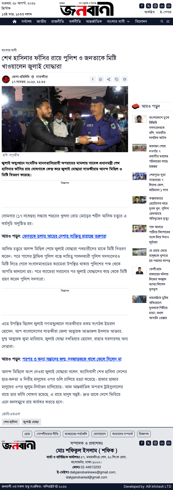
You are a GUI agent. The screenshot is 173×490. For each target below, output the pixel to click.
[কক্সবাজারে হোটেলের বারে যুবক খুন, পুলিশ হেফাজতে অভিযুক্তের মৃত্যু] (139, 200)
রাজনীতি (57, 21)
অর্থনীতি (75, 21)
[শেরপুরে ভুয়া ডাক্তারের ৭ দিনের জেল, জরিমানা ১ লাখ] (139, 176)
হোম (27, 434)
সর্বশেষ (27, 21)
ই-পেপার (165, 12)
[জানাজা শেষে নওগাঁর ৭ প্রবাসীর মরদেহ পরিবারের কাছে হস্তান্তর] (139, 148)
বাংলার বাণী (116, 21)
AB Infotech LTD (158, 487)
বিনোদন (141, 21)
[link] (9, 50)
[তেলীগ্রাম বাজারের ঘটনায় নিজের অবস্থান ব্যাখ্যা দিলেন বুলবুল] (139, 270)
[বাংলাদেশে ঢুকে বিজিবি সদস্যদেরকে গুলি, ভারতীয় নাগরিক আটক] (139, 119)
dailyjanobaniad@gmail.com (86, 477)
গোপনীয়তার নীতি (47, 434)
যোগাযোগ (99, 434)
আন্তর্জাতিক (94, 21)
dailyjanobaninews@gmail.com (92, 472)
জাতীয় (41, 21)
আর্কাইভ (149, 12)
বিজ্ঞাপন (144, 434)
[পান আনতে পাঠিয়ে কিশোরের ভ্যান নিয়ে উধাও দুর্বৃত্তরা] (139, 228)
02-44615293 (91, 467)
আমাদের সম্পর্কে (122, 434)
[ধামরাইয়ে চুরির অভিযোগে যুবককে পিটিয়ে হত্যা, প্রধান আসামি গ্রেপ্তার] (139, 299)
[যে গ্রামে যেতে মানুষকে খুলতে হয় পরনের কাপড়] (139, 252)
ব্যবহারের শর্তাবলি (76, 434)
